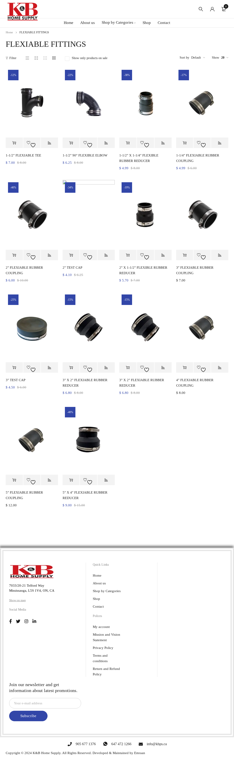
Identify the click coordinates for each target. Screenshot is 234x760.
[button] (14, 143)
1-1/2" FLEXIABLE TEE (23, 155)
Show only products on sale (89, 58)
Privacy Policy (103, 648)
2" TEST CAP (72, 267)
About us (99, 583)
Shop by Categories (107, 591)
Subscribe (28, 716)
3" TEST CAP (15, 380)
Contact (98, 606)
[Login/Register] (212, 9)
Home (9, 32)
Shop (96, 599)
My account (101, 627)
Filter (12, 58)
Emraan (139, 753)
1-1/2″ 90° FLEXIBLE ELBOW (85, 155)
